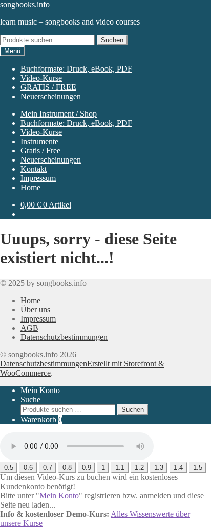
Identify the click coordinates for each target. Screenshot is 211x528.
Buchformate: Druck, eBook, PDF (76, 68)
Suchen (112, 40)
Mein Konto (40, 390)
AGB (29, 328)
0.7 (47, 467)
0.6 (28, 467)
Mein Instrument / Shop (58, 113)
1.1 (119, 467)
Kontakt (33, 169)
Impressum (38, 178)
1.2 (139, 467)
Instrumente (39, 141)
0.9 (86, 467)
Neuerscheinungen (50, 96)
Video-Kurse (41, 78)
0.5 (8, 467)
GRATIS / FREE (48, 87)
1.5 (197, 467)
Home (30, 187)
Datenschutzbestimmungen (64, 337)
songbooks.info (25, 4)
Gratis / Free (40, 150)
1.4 (178, 467)
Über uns (35, 309)
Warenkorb (41, 419)
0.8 (67, 467)
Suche (30, 399)
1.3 (158, 467)
